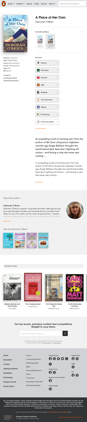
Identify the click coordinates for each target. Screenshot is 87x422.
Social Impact (8, 386)
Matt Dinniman (75, 308)
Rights (28, 367)
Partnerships (8, 377)
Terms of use (30, 378)
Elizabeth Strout (54, 308)
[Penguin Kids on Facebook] (73, 358)
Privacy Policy (57, 343)
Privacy (28, 374)
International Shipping (33, 385)
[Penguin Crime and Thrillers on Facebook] (50, 380)
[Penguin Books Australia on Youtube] (62, 358)
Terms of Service (63, 412)
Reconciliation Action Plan (34, 382)
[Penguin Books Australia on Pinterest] (58, 358)
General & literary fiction (11, 80)
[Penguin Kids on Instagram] (77, 358)
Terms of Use (47, 343)
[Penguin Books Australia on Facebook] (50, 358)
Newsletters (7, 373)
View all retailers (40, 128)
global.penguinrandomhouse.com (71, 417)
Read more (39, 182)
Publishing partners (32, 363)
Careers (28, 355)
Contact (6, 364)
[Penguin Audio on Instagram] (50, 388)
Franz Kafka (12, 308)
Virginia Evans (33, 306)
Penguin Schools (9, 382)
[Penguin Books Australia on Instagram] (54, 358)
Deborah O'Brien (44, 21)
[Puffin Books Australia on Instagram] (73, 366)
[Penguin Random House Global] (9, 417)
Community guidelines (33, 359)
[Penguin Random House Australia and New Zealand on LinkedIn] (66, 358)
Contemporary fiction (10, 78)
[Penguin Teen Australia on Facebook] (50, 372)
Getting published (10, 369)
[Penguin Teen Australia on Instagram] (54, 372)
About (5, 355)
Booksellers (7, 360)
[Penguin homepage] (4, 3)
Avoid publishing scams (34, 370)
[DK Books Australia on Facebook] (73, 375)
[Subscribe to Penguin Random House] (65, 333)
